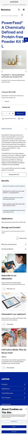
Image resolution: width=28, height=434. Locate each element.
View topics (10, 324)
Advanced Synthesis (13, 4)
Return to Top (23, 238)
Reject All (14, 426)
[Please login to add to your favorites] (3, 52)
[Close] (26, 409)
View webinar (10, 368)
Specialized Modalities (22, 4)
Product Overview (7, 128)
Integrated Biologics (5, 4)
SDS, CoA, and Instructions (9, 244)
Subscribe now (11, 289)
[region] (14, 419)
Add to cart (20, 113)
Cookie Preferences (14, 421)
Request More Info (14, 174)
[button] (26, 40)
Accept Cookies (14, 431)
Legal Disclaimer (6, 404)
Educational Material (7, 249)
